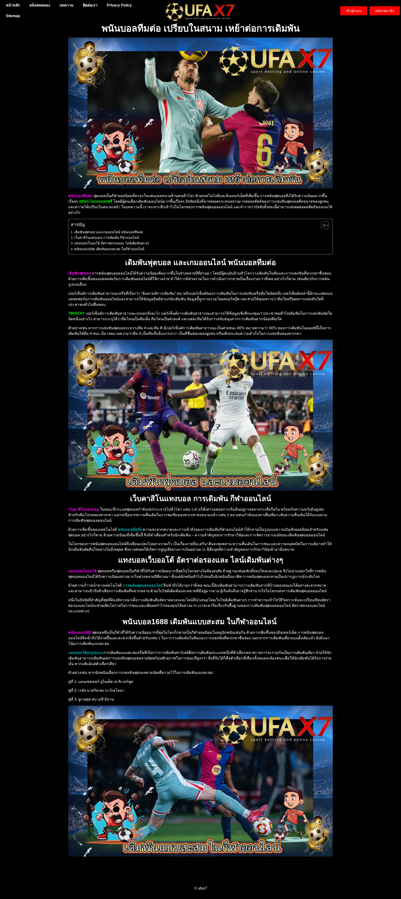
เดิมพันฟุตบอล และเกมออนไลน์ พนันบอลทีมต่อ (108, 232)
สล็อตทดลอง (39, 5)
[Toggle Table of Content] (322, 225)
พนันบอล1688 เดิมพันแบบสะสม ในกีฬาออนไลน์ (109, 249)
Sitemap (13, 16)
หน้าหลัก (13, 5)
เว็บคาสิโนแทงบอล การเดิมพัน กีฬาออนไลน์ (106, 238)
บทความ (66, 5)
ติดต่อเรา (90, 5)
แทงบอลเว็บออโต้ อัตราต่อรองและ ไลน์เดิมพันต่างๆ (111, 243)
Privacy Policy (119, 5)
